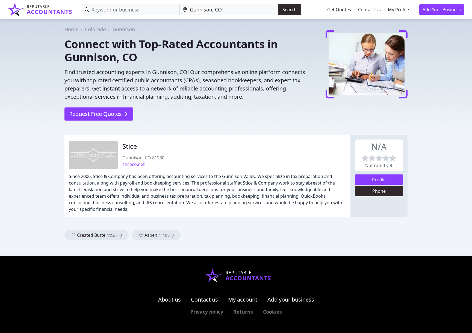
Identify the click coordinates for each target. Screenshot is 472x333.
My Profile (398, 10)
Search (289, 10)
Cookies (272, 311)
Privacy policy (206, 311)
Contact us (204, 299)
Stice (129, 146)
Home (71, 29)
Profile (379, 180)
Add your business (290, 299)
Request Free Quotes (96, 114)
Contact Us (369, 10)
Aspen (158, 235)
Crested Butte (99, 235)
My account (242, 299)
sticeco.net (133, 164)
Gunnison (124, 29)
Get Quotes (339, 10)
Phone (379, 191)
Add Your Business (442, 10)
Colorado (95, 29)
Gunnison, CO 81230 (143, 158)
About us (169, 299)
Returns (243, 311)
